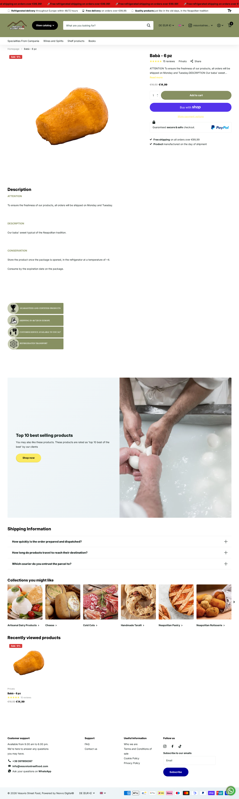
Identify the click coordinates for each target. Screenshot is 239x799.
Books (92, 40)
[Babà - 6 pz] (29, 663)
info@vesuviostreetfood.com (30, 766)
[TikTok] (180, 746)
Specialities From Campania (23, 40)
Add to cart (196, 95)
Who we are (131, 744)
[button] (158, 92)
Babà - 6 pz (14, 693)
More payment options (191, 116)
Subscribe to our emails (177, 753)
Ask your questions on (31, 771)
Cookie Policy (131, 758)
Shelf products (76, 40)
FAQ (87, 744)
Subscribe (176, 771)
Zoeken (148, 25)
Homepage (13, 48)
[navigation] (234, 601)
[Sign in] (220, 25)
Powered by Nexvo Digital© (58, 793)
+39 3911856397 (22, 761)
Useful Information (135, 738)
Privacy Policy (132, 763)
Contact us (91, 748)
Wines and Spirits (53, 40)
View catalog (44, 25)
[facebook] (172, 746)
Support (89, 738)
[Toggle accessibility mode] (229, 10)
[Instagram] (164, 746)
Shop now (29, 457)
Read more (156, 77)
